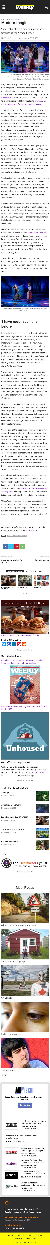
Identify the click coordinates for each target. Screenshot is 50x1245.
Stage (19, 18)
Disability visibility (9, 841)
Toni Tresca (10, 38)
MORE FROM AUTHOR (34, 571)
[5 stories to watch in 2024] (42, 833)
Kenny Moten (7, 97)
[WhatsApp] (22, 546)
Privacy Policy (31, 1238)
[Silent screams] (25, 1053)
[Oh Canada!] (25, 980)
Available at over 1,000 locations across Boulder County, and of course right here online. (22, 661)
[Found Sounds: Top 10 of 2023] (8, 580)
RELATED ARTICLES (15, 571)
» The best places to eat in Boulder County (20, 635)
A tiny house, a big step (13, 961)
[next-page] (26, 593)
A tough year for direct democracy (18, 925)
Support (30, 1235)
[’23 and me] (41, 580)
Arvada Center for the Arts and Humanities (23, 104)
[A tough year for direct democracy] (25, 908)
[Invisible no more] (25, 1017)
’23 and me (37, 587)
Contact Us (20, 1235)
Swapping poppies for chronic (12, 561)
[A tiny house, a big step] (25, 944)
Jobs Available (18, 1238)
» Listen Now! (38, 772)
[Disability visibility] (42, 845)
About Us (11, 1235)
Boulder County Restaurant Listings (24, 603)
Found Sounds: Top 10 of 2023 (8, 588)
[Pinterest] (16, 546)
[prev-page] (23, 593)
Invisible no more (10, 1034)
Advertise (39, 1235)
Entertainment (8, 18)
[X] (11, 546)
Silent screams (8, 1070)
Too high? (5, 792)
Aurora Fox (25, 488)
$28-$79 (33, 530)
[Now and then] (25, 580)
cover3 (10, 536)
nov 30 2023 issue (20, 536)
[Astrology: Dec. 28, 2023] (42, 808)
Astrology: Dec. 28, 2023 (11, 805)
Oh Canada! (7, 997)
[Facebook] (5, 546)
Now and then (22, 587)
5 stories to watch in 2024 (12, 829)
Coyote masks (42, 560)
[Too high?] (42, 796)
